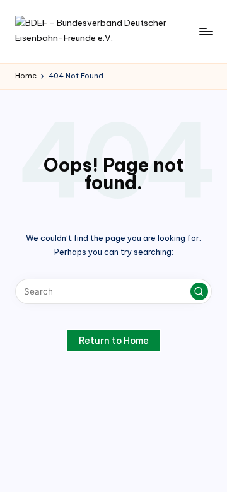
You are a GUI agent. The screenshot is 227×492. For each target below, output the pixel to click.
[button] (199, 291)
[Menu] (205, 31)
